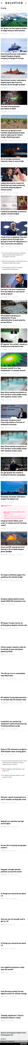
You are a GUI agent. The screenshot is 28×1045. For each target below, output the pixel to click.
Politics (2, 246)
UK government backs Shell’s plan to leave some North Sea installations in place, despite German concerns (14, 762)
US (1, 325)
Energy (2, 61)
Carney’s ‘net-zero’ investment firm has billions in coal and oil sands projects (13, 292)
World (2, 898)
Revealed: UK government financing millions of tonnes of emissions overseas (12, 422)
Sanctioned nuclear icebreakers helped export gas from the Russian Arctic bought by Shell (13, 83)
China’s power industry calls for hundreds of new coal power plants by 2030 (13, 649)
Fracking (3, 528)
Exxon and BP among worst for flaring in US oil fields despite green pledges (13, 549)
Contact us (3, 1039)
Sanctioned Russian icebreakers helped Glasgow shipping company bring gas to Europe (13, 56)
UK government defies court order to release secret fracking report (13, 523)
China (2, 654)
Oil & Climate (4, 140)
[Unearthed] (14, 3)
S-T (6, 1041)
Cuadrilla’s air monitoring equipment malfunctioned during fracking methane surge (13, 724)
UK (1, 164)
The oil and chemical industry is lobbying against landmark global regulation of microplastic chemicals (13, 254)
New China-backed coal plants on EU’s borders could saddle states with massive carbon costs (14, 395)
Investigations (4, 33)
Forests (3, 192)
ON (13, 1041)
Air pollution (4, 111)
